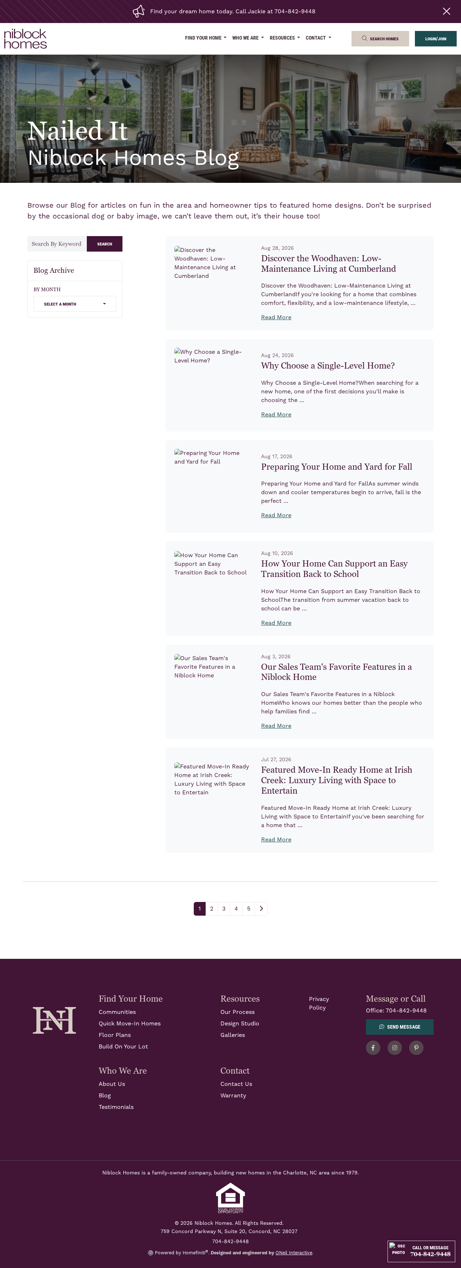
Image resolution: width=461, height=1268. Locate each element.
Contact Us (236, 1084)
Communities (117, 1012)
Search (104, 243)
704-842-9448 (406, 1011)
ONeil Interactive (294, 1253)
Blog (105, 1095)
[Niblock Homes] (54, 1020)
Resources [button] (283, 37)
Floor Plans (115, 1035)
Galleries (232, 1035)
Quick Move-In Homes (130, 1023)
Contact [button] (316, 37)
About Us (112, 1084)
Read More (276, 317)
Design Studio (239, 1023)
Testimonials (116, 1107)
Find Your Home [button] (204, 37)
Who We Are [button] (246, 37)
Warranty (233, 1095)
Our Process (237, 1012)
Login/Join (435, 38)
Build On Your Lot (123, 1046)
